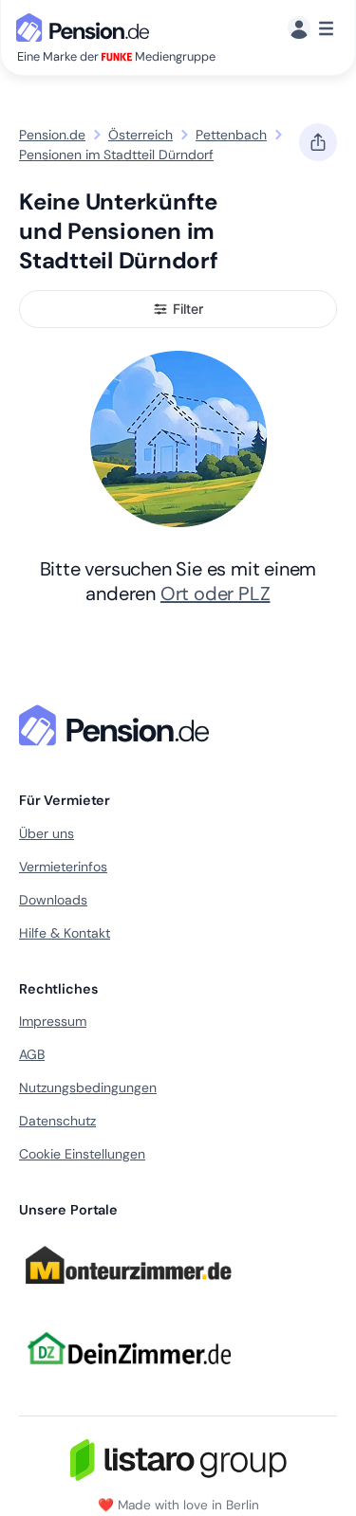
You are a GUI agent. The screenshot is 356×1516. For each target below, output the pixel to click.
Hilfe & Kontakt (64, 932)
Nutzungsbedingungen (88, 1087)
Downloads (53, 899)
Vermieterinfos (63, 866)
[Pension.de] (86, 26)
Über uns (46, 833)
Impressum (52, 1021)
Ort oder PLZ (215, 593)
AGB (32, 1054)
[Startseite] (117, 725)
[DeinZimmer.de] (128, 1376)
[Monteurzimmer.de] (128, 1293)
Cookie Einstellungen (82, 1153)
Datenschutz (57, 1120)
